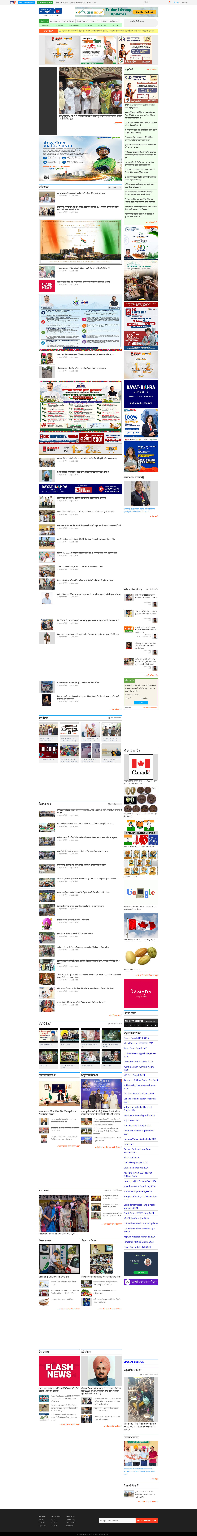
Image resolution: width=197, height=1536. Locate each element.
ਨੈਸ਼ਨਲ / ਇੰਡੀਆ (82, 21)
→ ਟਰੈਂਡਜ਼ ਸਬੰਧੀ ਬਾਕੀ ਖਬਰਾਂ (112, 1426)
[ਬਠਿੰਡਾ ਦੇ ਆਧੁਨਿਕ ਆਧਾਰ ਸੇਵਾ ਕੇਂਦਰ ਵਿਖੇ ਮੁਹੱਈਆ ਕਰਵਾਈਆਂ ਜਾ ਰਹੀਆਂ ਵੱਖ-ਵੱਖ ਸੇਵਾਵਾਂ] (47, 993)
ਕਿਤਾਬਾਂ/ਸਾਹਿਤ (102, 25)
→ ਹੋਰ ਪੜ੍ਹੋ (154, 516)
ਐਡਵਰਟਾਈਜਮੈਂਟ (80, 2)
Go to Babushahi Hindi (45, 2)
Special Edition (134, 1361)
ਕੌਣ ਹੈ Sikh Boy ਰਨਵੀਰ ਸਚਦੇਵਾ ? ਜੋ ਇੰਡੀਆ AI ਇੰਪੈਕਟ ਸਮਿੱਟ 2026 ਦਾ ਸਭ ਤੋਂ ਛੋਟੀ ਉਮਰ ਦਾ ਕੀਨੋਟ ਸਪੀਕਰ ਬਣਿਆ (107, 1401)
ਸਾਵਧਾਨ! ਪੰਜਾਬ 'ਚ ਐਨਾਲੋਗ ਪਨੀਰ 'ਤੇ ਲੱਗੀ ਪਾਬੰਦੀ (63, 1283)
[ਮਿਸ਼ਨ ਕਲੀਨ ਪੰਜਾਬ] (47, 910)
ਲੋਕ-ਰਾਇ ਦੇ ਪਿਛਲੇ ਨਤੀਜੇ (150, 708)
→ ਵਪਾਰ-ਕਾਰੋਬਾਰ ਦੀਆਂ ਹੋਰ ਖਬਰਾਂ (68, 1309)
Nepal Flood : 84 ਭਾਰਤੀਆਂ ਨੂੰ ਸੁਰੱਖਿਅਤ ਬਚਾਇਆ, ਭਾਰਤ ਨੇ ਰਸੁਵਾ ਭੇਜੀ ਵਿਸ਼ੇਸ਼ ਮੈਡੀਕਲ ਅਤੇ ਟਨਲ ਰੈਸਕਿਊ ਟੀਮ (64, 1408)
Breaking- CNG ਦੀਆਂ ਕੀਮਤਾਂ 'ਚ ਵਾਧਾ (54, 1276)
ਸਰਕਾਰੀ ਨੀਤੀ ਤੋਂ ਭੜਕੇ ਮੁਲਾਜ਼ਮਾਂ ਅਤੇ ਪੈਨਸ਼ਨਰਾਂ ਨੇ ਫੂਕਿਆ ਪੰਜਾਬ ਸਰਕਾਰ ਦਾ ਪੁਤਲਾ (139, 215)
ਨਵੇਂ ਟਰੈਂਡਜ (115, 25)
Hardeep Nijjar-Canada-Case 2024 (140, 1181)
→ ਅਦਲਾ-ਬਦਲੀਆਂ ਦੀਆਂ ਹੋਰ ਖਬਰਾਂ (68, 1146)
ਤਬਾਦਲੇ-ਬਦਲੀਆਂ (55, 21)
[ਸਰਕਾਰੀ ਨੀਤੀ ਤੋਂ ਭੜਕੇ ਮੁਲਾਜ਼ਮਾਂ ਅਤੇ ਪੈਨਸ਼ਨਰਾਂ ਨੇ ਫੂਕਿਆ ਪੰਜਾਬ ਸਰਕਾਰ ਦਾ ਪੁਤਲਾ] (47, 855)
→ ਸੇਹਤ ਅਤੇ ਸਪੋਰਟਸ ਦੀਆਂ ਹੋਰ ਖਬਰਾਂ (109, 1309)
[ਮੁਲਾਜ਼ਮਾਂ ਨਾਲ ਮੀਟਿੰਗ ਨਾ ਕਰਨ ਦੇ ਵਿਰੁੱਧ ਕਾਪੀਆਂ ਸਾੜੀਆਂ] (47, 938)
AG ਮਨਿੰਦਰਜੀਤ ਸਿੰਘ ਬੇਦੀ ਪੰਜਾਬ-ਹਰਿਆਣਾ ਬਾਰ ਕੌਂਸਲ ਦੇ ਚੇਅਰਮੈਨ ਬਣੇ (64, 1120)
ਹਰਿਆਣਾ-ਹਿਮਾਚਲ (68, 21)
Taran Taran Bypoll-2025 (135, 1048)
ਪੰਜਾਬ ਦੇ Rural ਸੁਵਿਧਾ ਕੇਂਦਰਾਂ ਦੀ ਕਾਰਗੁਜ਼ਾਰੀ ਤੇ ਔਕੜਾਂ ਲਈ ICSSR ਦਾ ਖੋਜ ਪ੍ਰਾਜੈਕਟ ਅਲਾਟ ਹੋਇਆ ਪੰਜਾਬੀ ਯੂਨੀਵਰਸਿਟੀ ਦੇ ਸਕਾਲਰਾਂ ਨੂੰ (101, 1391)
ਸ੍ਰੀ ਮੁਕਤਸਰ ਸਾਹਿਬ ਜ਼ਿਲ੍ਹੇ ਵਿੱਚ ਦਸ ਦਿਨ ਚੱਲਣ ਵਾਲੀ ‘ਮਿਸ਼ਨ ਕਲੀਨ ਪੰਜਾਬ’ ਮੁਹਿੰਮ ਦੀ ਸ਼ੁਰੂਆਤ (141, 207)
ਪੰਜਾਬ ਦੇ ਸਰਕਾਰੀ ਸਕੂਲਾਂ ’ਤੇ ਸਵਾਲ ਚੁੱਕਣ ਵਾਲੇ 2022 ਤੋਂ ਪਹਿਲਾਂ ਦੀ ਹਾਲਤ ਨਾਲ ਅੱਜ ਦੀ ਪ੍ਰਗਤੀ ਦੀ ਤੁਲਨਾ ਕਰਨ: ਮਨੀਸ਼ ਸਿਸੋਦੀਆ (107, 1122)
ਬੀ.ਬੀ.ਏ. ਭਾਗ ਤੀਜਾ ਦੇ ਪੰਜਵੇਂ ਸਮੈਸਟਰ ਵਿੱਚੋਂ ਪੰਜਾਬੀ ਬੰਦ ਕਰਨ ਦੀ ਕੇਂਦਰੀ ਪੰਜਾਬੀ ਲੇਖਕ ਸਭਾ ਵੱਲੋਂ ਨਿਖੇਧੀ (106, 1131)
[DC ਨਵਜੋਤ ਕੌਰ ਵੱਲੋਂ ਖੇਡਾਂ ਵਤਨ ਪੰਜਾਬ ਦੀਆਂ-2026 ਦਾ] (47, 1006)
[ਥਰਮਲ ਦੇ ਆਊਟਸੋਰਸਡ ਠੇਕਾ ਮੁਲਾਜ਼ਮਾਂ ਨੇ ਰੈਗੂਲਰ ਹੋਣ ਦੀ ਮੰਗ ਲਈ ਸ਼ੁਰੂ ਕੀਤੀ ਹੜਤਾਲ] (47, 896)
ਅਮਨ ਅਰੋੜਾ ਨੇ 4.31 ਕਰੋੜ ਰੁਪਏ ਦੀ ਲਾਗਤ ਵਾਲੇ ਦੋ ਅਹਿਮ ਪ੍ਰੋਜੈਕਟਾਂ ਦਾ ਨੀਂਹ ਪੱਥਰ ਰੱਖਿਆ (65, 1291)
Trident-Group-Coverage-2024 (138, 1191)
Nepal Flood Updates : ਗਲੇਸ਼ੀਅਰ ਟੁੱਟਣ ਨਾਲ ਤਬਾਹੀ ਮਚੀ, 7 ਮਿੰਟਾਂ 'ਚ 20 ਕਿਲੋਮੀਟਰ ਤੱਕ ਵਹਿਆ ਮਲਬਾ (65, 1398)
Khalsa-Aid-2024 (131, 1157)
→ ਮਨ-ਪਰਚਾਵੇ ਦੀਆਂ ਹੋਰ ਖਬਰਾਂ (112, 1224)
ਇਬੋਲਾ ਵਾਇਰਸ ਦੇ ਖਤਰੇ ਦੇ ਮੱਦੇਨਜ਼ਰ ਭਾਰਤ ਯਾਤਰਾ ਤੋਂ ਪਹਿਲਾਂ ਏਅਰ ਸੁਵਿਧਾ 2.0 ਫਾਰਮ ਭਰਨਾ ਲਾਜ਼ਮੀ (65, 1417)
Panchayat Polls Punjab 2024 (138, 1125)
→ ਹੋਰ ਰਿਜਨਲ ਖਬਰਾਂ (115, 1015)
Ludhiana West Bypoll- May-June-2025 (140, 1055)
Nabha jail (129, 1144)
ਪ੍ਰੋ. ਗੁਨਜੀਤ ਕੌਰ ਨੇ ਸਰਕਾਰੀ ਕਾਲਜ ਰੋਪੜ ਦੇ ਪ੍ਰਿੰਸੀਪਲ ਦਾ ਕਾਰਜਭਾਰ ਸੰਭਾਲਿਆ (64, 1138)
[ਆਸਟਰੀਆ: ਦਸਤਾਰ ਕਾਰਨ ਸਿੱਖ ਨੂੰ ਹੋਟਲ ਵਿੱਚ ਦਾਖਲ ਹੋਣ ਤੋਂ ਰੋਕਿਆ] (47, 687)
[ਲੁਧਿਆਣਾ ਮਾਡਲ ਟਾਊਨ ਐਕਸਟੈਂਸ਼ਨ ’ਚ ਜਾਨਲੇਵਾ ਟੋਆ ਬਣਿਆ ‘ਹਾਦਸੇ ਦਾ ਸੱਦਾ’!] (47, 372)
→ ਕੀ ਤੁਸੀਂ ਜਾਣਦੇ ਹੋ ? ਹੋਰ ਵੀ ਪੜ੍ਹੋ (146, 975)
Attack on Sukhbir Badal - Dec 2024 (141, 1080)
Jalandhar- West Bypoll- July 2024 (140, 1186)
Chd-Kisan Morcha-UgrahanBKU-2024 (139, 1132)
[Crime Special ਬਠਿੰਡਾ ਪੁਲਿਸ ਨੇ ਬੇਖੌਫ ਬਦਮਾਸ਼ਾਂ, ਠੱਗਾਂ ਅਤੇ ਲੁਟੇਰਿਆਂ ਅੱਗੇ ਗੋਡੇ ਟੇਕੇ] (47, 272)
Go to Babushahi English (26, 2)
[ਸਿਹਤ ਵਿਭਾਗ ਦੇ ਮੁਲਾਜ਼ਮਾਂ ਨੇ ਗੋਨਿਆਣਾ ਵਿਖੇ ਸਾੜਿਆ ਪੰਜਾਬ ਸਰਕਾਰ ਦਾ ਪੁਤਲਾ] (47, 869)
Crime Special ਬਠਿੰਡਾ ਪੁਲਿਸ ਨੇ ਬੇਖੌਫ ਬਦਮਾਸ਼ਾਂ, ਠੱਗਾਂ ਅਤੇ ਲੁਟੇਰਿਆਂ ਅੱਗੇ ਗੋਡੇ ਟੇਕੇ (130, 31)
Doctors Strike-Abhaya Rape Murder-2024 (137, 1151)
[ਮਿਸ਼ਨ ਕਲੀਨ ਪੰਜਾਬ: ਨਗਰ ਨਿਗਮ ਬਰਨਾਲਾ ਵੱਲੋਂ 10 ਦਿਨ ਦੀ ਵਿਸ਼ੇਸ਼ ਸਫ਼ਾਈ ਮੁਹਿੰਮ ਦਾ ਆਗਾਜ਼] (47, 828)
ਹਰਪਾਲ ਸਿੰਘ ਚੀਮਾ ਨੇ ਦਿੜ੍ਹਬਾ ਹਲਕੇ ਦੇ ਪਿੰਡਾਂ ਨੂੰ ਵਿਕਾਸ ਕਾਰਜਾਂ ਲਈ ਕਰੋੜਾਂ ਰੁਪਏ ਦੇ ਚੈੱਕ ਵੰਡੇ (138, 193)
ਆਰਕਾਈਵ (72, 2)
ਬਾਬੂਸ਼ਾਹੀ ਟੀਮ (64, 2)
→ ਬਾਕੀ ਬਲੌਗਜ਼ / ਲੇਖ (151, 675)
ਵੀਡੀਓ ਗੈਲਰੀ (114, 21)
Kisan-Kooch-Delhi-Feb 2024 (137, 1247)
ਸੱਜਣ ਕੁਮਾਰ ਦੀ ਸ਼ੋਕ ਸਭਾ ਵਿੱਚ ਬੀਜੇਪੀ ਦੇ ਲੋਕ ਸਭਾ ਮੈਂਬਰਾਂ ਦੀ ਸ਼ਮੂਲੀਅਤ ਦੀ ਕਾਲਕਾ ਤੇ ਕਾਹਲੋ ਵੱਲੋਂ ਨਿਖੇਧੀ (140, 200)
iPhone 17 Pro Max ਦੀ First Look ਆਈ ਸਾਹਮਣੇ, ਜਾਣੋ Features (106, 1418)
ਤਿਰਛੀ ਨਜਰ (59, 25)
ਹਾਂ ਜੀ (129, 698)
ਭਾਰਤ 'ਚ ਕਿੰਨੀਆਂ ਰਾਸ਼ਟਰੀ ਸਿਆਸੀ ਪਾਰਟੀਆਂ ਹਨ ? (139, 846)
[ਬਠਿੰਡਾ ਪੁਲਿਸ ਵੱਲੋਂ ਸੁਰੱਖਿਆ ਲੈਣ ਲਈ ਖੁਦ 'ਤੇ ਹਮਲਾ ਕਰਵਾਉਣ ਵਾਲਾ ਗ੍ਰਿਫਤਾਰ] (47, 502)
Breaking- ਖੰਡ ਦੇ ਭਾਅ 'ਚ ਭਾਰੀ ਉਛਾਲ (62, 1299)
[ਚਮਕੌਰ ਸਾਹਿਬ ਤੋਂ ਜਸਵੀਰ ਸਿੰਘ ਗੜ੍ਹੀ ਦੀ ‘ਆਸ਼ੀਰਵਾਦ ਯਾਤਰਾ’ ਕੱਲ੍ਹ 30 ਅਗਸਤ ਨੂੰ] (47, 476)
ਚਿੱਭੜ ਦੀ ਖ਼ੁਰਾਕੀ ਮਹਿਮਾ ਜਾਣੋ (132, 969)
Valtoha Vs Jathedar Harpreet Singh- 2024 (138, 1109)
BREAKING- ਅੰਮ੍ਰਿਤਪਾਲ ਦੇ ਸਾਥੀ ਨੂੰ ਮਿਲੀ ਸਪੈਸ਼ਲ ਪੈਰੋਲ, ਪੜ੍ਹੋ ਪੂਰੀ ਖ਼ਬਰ (140, 106)
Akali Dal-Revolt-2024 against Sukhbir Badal (138, 1174)
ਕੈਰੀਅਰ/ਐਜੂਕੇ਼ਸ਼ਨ (74, 25)
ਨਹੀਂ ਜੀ (145, 698)
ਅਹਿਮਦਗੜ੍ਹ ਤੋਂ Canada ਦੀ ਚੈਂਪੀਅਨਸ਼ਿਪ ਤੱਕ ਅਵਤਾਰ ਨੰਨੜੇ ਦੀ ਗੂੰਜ (107, 1300)
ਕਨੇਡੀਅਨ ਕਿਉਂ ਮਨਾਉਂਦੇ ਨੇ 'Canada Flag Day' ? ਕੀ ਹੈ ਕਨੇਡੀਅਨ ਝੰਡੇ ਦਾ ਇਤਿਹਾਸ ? (140, 782)
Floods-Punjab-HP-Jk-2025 (136, 1038)
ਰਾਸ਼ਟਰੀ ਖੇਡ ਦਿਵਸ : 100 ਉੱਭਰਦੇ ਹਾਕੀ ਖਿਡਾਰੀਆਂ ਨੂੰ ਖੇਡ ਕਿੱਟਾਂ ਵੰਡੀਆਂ (105, 1283)
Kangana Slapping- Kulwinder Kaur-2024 (141, 1198)
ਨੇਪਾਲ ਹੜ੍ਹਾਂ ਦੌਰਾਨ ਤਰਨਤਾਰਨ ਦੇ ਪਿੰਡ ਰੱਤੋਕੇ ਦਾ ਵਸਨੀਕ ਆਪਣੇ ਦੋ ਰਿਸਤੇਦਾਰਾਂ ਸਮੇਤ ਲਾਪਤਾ (139, 138)
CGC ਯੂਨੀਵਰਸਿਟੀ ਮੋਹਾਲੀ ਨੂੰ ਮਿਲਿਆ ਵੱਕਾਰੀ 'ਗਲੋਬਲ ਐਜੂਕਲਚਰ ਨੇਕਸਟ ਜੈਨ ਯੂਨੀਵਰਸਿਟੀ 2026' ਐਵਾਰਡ (100, 1112)
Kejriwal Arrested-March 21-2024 (139, 1236)
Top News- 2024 (131, 1120)
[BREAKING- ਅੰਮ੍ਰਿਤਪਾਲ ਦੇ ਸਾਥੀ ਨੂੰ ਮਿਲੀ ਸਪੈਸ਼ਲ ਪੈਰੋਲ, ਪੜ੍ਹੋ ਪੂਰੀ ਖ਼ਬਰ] (47, 197)
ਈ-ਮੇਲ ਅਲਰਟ (46, 25)
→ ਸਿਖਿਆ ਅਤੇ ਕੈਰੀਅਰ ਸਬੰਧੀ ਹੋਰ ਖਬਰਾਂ (108, 1147)
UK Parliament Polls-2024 (136, 1167)
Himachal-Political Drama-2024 (139, 1241)
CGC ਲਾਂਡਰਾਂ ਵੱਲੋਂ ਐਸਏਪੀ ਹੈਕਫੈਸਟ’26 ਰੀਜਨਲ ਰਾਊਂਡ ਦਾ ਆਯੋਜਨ (107, 1139)
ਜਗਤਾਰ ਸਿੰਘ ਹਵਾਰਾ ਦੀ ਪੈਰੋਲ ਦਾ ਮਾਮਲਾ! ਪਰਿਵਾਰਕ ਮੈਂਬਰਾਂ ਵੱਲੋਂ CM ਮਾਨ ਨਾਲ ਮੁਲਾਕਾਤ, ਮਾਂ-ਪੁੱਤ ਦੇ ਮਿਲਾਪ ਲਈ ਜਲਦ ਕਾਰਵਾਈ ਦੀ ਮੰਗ (140, 115)
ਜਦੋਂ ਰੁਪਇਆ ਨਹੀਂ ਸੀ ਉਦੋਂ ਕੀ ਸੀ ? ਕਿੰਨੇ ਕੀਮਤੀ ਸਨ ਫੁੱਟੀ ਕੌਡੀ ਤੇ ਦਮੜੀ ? (140, 815)
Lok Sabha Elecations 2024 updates (141, 1223)
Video (67, 69)
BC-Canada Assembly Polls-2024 (139, 1115)
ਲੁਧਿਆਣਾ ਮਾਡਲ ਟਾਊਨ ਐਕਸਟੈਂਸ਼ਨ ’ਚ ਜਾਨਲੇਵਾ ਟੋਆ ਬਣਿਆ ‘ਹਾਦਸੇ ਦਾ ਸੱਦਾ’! (140, 146)
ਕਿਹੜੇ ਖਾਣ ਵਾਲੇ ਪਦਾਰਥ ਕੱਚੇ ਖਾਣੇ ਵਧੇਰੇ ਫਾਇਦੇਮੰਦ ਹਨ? (105, 1291)
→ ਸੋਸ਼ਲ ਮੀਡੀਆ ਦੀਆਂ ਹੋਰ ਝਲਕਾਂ (147, 1496)
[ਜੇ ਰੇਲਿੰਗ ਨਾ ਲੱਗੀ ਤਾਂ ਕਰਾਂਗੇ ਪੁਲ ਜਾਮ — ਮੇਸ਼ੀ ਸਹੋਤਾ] (47, 924)
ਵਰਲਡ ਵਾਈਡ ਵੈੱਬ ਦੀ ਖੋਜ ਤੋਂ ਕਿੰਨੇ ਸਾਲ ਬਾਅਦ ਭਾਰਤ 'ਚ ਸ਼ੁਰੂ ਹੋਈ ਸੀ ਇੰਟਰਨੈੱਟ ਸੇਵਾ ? (140, 908)
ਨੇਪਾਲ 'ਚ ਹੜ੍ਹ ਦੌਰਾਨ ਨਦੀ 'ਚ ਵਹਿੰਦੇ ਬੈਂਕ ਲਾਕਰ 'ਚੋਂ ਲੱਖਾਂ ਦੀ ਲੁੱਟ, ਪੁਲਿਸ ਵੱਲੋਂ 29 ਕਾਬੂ (141, 131)
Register (184, 2)
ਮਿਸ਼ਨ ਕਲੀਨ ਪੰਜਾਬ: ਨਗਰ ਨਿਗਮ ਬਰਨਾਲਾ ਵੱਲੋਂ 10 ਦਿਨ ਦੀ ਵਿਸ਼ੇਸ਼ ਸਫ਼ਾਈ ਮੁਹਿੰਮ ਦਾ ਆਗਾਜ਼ (139, 170)
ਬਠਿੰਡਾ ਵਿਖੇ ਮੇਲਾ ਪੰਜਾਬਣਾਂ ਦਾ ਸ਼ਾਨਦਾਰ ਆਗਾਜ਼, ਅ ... (58, 1233)
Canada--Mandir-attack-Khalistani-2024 (140, 1100)
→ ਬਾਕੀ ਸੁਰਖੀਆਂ (151, 222)
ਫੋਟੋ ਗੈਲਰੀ (104, 21)
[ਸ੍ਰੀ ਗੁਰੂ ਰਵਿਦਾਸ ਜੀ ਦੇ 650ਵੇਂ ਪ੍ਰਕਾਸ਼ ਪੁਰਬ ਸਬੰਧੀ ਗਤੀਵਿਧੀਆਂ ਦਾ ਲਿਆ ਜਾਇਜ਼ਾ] (47, 951)
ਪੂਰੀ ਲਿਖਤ (141, 1272)
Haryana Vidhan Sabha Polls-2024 (140, 1139)
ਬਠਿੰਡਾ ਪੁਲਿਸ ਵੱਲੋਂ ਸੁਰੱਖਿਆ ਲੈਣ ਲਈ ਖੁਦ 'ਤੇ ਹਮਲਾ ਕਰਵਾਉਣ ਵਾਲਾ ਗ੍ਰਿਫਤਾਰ (139, 185)
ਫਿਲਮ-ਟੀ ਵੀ (88, 25)
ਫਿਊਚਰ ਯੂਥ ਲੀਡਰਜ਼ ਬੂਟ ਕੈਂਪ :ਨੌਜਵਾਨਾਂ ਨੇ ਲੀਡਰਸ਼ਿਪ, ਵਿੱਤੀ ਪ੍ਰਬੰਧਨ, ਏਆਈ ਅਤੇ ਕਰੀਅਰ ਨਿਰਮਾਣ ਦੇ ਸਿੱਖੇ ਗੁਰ (140, 155)
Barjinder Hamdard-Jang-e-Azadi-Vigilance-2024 (140, 1206)
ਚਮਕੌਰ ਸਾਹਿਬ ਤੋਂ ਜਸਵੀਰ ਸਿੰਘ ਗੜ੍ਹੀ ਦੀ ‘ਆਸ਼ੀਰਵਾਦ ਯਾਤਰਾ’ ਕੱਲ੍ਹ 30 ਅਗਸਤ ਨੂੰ (140, 178)
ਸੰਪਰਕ (94, 2)
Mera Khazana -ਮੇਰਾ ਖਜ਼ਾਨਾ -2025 (138, 1043)
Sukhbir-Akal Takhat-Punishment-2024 (140, 1087)
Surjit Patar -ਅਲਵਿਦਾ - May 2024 (139, 1213)
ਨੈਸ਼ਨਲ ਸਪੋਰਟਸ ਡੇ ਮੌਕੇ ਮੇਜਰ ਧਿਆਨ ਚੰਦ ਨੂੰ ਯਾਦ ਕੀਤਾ (100, 1276)
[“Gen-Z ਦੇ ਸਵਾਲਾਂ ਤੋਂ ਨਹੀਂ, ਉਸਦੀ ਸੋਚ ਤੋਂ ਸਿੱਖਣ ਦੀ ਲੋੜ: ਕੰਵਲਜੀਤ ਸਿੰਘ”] (47, 571)
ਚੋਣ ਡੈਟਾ (89, 2)
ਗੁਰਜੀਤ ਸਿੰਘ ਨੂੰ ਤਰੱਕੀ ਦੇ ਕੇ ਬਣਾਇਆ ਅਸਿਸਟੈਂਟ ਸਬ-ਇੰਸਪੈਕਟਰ (65, 1129)
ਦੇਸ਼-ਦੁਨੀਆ (94, 21)
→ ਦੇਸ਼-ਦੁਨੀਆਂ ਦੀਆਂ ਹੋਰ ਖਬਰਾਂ (69, 1424)
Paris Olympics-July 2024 (135, 1162)
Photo (62, 69)
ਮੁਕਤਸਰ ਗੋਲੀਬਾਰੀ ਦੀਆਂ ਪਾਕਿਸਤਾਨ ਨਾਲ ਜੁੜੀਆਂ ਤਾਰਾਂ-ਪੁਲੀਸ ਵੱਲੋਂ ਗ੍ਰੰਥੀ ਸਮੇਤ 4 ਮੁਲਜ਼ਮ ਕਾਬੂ (139, 163)
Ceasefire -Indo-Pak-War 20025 (138, 1061)
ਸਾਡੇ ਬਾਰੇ (57, 2)
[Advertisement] (48, 101)
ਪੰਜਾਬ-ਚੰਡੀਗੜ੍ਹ (70, 1513)
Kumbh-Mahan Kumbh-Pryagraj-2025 (139, 1068)
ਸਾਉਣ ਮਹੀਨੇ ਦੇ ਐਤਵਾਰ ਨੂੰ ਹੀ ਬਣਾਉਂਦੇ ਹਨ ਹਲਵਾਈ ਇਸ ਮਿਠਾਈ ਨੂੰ (105, 1409)
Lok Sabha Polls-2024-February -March (139, 1230)
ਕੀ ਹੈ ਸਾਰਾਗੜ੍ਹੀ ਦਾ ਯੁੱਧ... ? (132, 877)
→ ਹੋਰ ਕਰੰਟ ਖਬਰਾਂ (116, 709)
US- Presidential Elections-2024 (139, 1093)
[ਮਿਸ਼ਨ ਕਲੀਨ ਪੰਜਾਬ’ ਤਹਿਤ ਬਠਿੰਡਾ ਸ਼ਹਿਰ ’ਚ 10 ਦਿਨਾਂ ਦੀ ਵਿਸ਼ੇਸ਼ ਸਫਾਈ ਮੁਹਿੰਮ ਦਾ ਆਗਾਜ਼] (47, 584)
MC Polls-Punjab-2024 (134, 1075)
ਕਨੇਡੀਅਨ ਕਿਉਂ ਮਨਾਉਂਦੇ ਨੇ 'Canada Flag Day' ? (139, 939)
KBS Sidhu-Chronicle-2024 (136, 1218)
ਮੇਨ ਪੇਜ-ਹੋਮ (44, 21)
